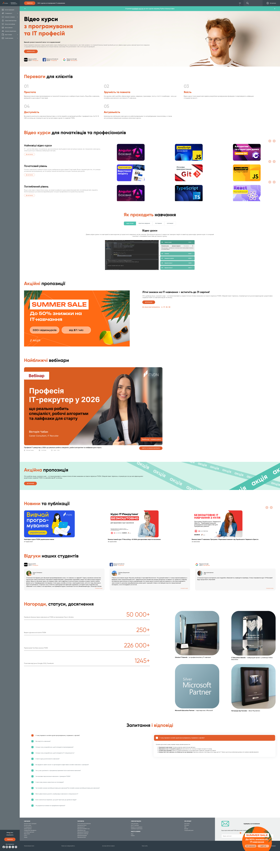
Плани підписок (28, 828)
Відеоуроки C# (81, 827)
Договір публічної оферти (108, 845)
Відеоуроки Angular (82, 835)
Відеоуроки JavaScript (83, 833)
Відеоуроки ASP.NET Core (84, 828)
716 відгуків (54, 60)
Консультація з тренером (30, 823)
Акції (132, 833)
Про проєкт (187, 823)
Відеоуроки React (82, 837)
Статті (25, 835)
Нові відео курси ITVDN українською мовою (39, 539)
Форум (25, 837)
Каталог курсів (27, 825)
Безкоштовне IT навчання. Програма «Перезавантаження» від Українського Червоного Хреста (225, 539)
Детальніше (148, 302)
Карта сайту (145, 845)
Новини (133, 835)
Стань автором (134, 823)
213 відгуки (35, 60)
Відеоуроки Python (82, 825)
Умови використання (29, 845)
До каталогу (29, 154)
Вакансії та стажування (136, 827)
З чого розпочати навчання (84, 823)
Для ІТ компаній (135, 825)
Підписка (10, 839)
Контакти (186, 825)
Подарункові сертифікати (30, 830)
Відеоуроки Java (81, 830)
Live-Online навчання (29, 832)
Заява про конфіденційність (68, 845)
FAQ (185, 827)
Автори (186, 828)
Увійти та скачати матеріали (151, 448)
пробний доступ (137, 8)
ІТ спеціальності (28, 827)
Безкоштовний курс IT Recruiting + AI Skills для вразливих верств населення (134, 539)
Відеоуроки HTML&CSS (83, 832)
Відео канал (27, 833)
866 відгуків (74, 60)
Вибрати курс (31, 51)
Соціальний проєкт (189, 830)
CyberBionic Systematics (136, 828)
